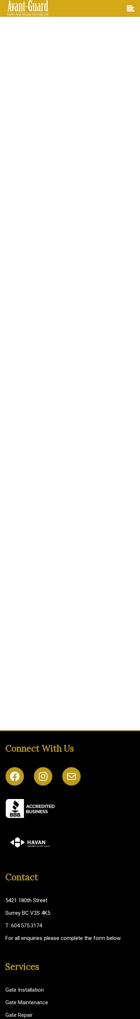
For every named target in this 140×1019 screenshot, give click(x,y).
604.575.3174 (26, 925)
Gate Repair (19, 1015)
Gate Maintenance (26, 1002)
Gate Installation (24, 990)
